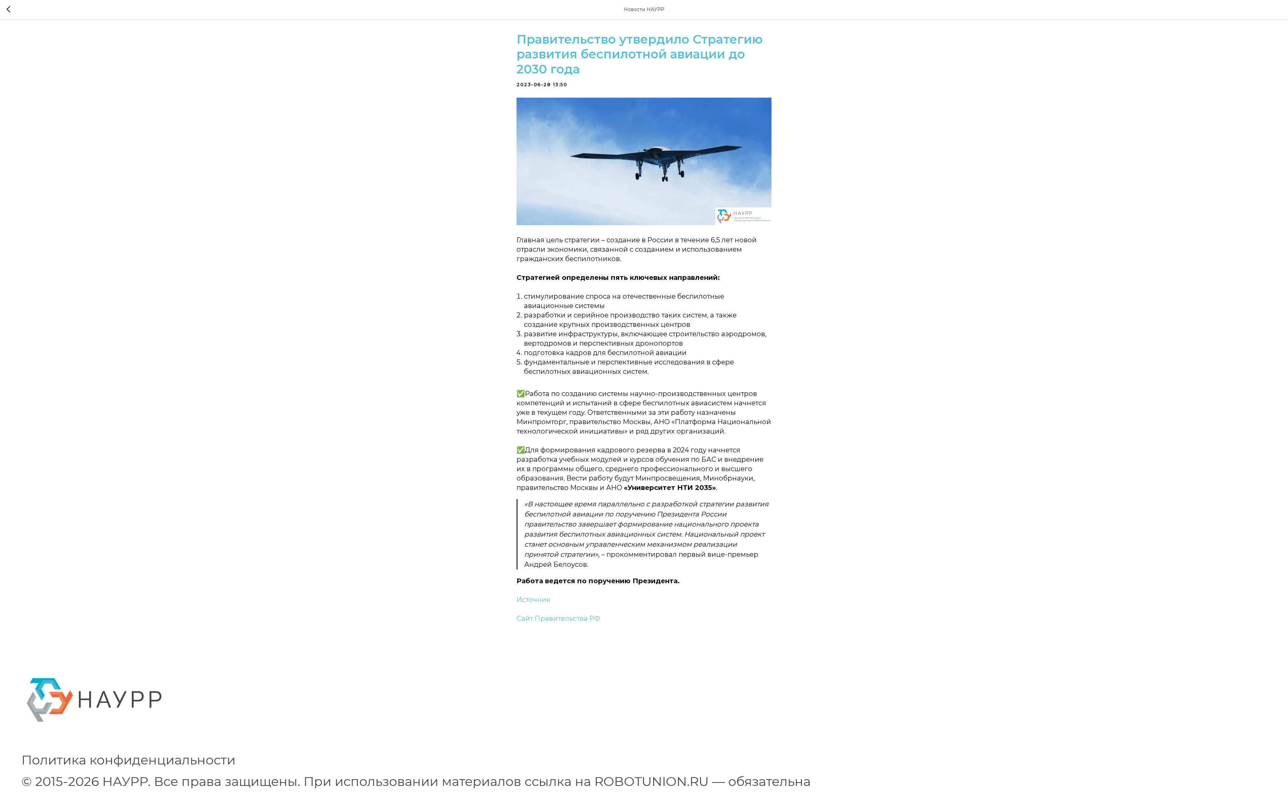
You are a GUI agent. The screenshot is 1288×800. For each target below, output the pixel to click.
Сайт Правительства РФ (558, 618)
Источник (533, 600)
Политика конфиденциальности (128, 760)
